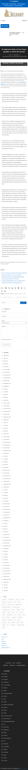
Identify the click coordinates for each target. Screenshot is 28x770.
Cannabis (5, 676)
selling (13, 622)
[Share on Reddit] (21, 288)
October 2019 (6, 576)
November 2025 (7, 377)
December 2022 (7, 475)
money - (21, 293)
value (3, 627)
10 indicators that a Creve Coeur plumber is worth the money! (21, 297)
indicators (16, 293)
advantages (11, 599)
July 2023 (5, 456)
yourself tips (13, 4)
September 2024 (7, 417)
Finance (5, 690)
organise (14, 617)
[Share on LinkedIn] (12, 288)
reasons (4, 622)
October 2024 (6, 414)
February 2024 (7, 436)
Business (4, 602)
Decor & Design (6, 685)
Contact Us (4, 637)
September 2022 (7, 484)
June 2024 (6, 425)
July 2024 (5, 422)
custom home (10, 604)
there (22, 622)
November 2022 (7, 478)
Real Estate (5, 743)
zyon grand (5, 4)
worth (25, 293)
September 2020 (7, 545)
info (15, 614)
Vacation (5, 760)
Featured (5, 687)
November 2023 (7, 445)
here (13, 612)
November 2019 (7, 573)
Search (24, 20)
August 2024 (6, 419)
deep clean (18, 604)
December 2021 (7, 509)
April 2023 (6, 464)
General (5, 710)
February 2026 (7, 369)
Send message (6, 344)
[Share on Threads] (2, 291)
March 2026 (6, 366)
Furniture (5, 696)
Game (4, 699)
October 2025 (6, 380)
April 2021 (5, 529)
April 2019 (5, 590)
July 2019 (5, 585)
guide (9, 612)
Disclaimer (4, 643)
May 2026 (6, 361)
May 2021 (5, 526)
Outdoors (5, 735)
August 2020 (6, 548)
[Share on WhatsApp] (15, 288)
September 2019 (7, 579)
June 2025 (6, 391)
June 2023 (6, 459)
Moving (5, 732)
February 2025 (7, 403)
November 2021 (7, 512)
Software (5, 749)
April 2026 (6, 363)
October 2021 (6, 515)
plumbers (20, 617)
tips (8, 625)
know (24, 614)
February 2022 (7, 503)
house (3, 614)
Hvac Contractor (6, 718)
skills (17, 622)
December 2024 (7, 408)
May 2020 (6, 557)
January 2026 (6, 372)
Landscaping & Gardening (9, 721)
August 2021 (6, 520)
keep (19, 614)
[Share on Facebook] (6, 288)
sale (9, 622)
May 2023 (6, 461)
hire (17, 612)
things (3, 625)
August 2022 (6, 487)
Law (4, 724)
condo (14, 602)
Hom (3, 639)
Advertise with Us (6, 647)
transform (13, 625)
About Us (4, 641)
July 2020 (5, 551)
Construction (6, 682)
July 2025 (5, 389)
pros (15, 619)
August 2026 (6, 355)
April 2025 (6, 397)
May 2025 (6, 394)
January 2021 (6, 537)
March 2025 (6, 400)
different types (16, 607)
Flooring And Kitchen (7, 693)
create (3, 604)
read (19, 619)
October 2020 (6, 543)
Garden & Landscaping (8, 704)
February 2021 (6, 534)
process (4, 619)
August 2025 (6, 386)
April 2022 (6, 498)
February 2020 (7, 565)
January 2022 (6, 506)
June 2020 (6, 554)
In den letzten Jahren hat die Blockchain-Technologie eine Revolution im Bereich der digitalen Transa (7, 297)
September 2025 (7, 383)
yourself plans (21, 4)
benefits (18, 599)
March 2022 (6, 501)
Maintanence (6, 729)
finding (18, 609)
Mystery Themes (23, 768)
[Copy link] (5, 291)
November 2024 (7, 411)
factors (12, 609)
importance (10, 614)
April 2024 (6, 431)
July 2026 (5, 358)
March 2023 (6, 467)
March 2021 (6, 531)
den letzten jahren (6, 607)
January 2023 (6, 473)
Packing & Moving (7, 738)
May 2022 (6, 495)
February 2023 (7, 470)
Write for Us (4, 645)
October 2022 (6, 481)
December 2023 (7, 442)
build (23, 599)
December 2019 (7, 571)
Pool (4, 741)
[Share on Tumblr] (25, 288)
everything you (5, 609)
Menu (3, 20)
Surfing (4, 755)
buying (9, 602)
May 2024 (6, 428)
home (21, 612)
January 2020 (6, 568)
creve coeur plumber (8, 293)
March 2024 (6, 433)
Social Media (6, 746)
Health (4, 713)
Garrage (5, 707)
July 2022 (5, 489)
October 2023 (6, 447)
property (10, 619)
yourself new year (9, 5)
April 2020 (6, 559)
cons (19, 602)
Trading (5, 757)
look (3, 617)
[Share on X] (9, 288)
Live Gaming (6, 727)
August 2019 (6, 582)
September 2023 (7, 450)
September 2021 (7, 517)
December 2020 (7, 540)
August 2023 (6, 453)
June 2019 (6, 587)
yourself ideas (19, 5)
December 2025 (7, 375)
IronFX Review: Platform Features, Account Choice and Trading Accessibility (12, 34)
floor (23, 609)
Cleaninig (5, 679)
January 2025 (6, 405)
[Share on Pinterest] (18, 288)
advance (4, 599)
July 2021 (5, 523)
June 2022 (6, 492)
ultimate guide (20, 625)
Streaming (5, 752)
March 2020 (6, 562)
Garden (4, 612)
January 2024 (6, 439)
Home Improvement (7, 715)
